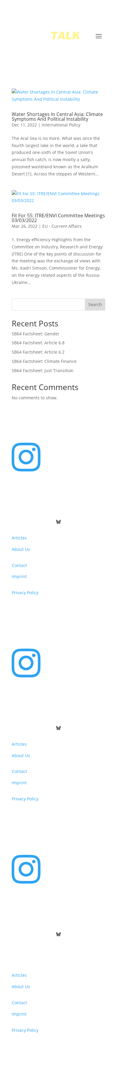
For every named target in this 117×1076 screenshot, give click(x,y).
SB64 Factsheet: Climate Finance (44, 361)
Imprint (19, 576)
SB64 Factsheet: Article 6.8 (38, 343)
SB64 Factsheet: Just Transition (43, 370)
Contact (19, 565)
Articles (19, 538)
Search (95, 304)
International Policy (61, 125)
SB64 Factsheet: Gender (35, 334)
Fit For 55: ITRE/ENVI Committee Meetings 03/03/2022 (58, 218)
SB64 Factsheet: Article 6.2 (38, 352)
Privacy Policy (25, 592)
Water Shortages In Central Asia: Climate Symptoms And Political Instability (57, 116)
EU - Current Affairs (62, 226)
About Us (21, 549)
